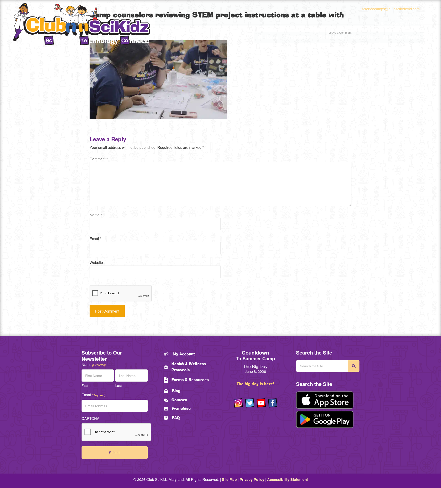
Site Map (229, 479)
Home (271, 37)
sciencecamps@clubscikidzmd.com (391, 8)
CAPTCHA (90, 418)
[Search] (353, 366)
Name (96, 214)
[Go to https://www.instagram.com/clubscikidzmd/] (238, 403)
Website (96, 262)
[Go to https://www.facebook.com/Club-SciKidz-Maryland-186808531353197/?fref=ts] (272, 403)
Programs (297, 37)
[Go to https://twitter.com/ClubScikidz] (249, 403)
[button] (312, 37)
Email (95, 238)
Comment (99, 158)
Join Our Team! (401, 37)
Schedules (331, 37)
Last (118, 385)
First (85, 385)
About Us (362, 37)
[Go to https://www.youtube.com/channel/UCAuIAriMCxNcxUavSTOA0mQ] (261, 403)
